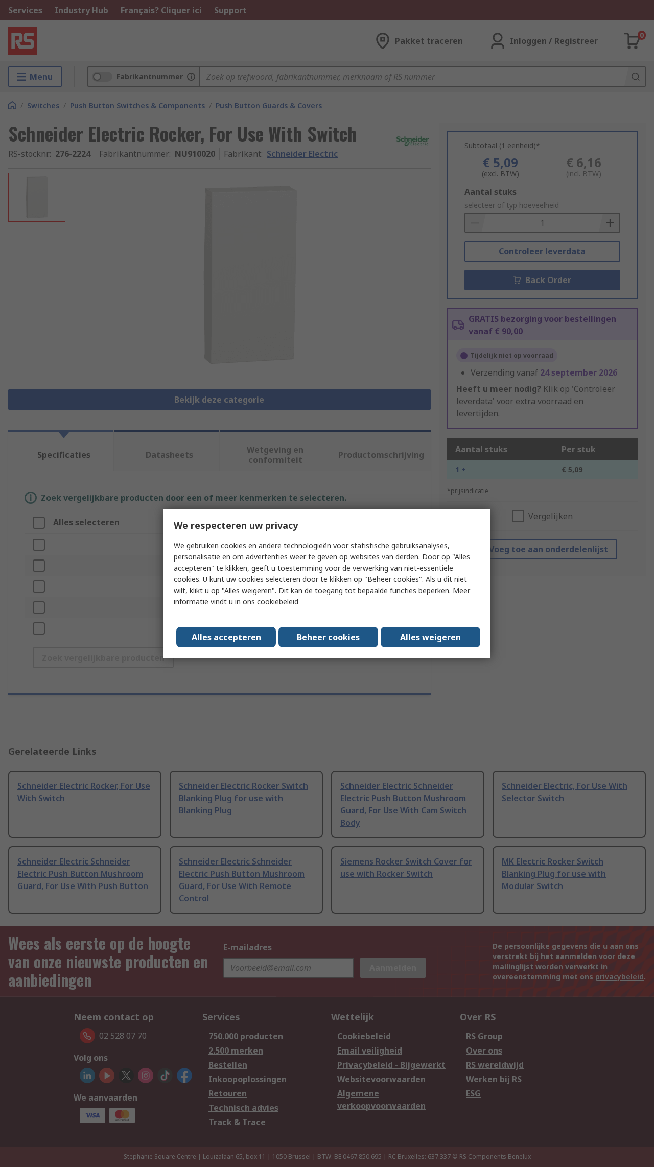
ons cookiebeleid (270, 601)
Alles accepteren (226, 637)
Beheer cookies (328, 637)
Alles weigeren (430, 637)
